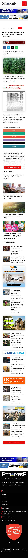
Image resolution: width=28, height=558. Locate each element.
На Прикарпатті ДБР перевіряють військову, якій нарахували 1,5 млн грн (17, 360)
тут (9, 178)
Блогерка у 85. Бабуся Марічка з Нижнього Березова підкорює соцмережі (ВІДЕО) (16, 389)
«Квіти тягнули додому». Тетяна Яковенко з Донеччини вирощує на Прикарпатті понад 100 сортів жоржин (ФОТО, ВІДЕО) (17, 305)
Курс (14, 81)
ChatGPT (14, 133)
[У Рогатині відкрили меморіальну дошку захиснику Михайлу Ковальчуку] (6, 343)
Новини (4, 498)
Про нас (4, 501)
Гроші (20, 28)
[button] (4, 47)
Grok (14, 143)
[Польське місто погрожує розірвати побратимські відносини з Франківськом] (6, 259)
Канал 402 (5, 504)
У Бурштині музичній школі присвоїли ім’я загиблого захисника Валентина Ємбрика (18, 369)
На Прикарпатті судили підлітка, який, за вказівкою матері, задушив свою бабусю (18, 249)
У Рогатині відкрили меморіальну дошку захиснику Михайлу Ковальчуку (16, 343)
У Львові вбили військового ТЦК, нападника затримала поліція (16, 399)
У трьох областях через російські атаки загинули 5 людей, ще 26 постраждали (18, 425)
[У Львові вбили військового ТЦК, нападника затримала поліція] (6, 398)
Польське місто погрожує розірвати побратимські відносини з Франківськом (18, 258)
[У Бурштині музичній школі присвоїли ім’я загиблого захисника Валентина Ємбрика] (6, 369)
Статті (4, 495)
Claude (14, 130)
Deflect (18, 542)
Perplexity (14, 146)
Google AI (14, 136)
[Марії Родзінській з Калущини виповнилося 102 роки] (6, 335)
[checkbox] (25, 550)
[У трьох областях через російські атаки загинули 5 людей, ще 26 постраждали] (6, 426)
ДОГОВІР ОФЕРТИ (6, 551)
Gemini (14, 140)
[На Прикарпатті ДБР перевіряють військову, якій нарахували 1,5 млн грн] (6, 360)
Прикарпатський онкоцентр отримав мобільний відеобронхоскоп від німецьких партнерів (16, 293)
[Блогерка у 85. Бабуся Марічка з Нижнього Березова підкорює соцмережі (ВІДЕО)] (6, 389)
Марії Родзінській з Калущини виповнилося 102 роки (17, 335)
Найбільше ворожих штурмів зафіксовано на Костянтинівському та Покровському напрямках (17, 434)
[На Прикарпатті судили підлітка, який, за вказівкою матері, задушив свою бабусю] (6, 248)
